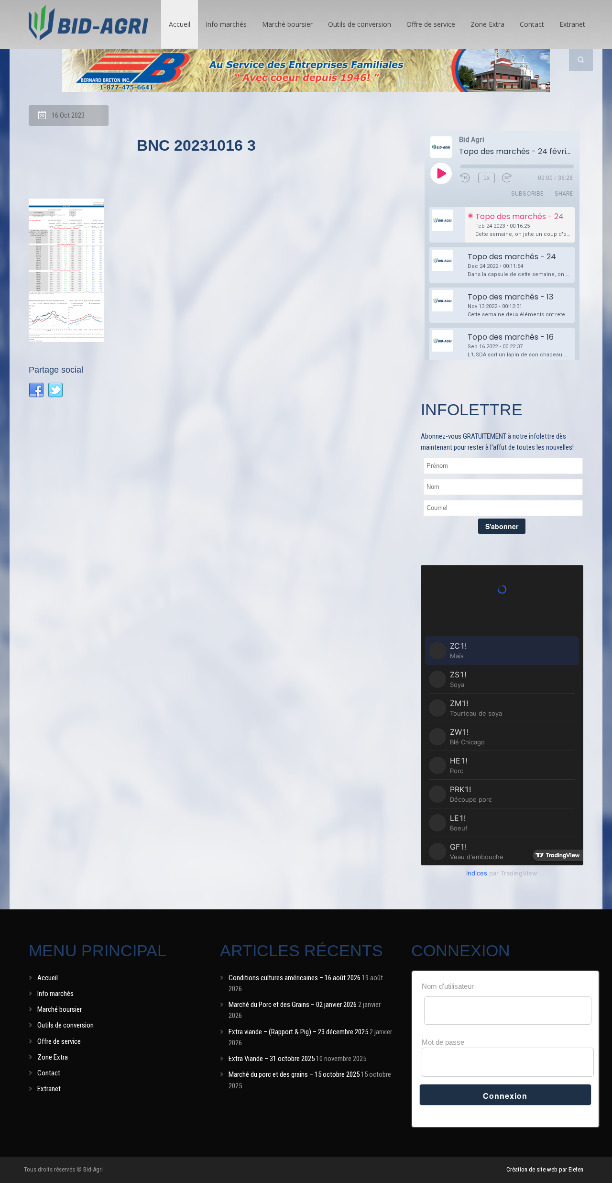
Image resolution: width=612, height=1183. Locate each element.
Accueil (179, 24)
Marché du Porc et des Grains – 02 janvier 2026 (293, 1004)
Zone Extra (487, 24)
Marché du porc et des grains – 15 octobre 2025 (294, 1074)
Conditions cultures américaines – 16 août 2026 (295, 977)
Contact (532, 24)
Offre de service (430, 24)
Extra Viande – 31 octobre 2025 (272, 1058)
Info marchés (226, 24)
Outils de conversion (359, 24)
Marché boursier (287, 24)
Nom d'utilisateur (448, 986)
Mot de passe (443, 1042)
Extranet (572, 24)
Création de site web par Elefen (544, 1169)
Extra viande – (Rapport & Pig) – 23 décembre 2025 (298, 1032)
